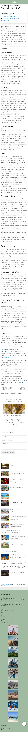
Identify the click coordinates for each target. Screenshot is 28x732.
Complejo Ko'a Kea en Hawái (8, 597)
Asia (2, 615)
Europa (3, 616)
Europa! (6, 357)
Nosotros (3, 725)
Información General (6, 618)
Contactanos (4, 729)
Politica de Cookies (5, 728)
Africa (2, 612)
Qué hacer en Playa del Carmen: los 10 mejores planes (7, 388)
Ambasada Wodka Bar (10, 16)
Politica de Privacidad (6, 727)
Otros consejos (5, 622)
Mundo (3, 619)
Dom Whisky (5, 20)
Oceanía (3, 620)
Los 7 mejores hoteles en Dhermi (9, 598)
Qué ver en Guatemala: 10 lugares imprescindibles (20, 388)
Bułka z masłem (6, 14)
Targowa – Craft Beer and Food (10, 18)
